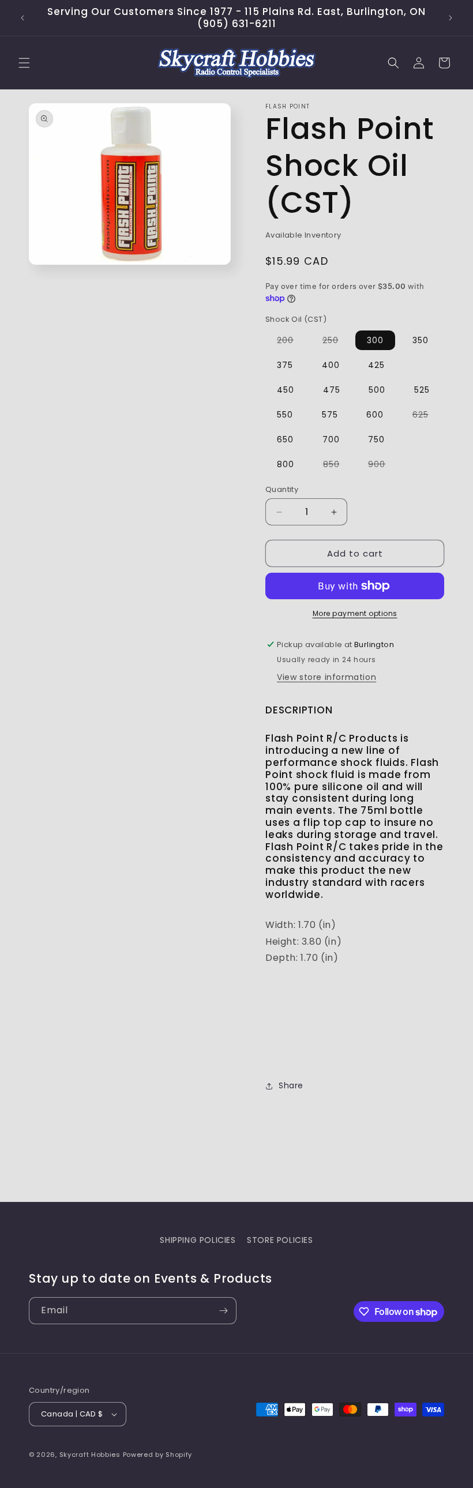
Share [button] (291, 1085)
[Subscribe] (223, 1310)
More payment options (355, 613)
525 (422, 390)
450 (285, 390)
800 (285, 464)
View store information (326, 677)
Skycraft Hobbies (91, 1454)
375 (285, 365)
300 (375, 340)
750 (376, 439)
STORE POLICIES (280, 1240)
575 (330, 414)
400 (331, 365)
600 (375, 414)
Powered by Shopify (158, 1454)
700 (331, 439)
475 (331, 390)
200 (291, 342)
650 (285, 439)
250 (336, 342)
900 (382, 466)
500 (377, 390)
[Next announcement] (450, 18)
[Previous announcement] (22, 18)
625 (426, 416)
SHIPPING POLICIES (197, 1240)
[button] (24, 63)
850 (337, 466)
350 (420, 340)
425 (376, 365)
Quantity (281, 489)
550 (285, 414)
